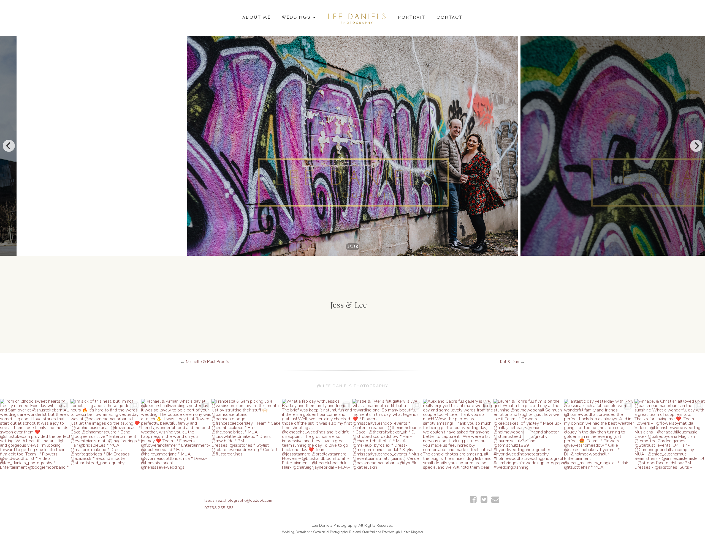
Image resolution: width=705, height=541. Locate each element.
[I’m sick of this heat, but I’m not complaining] (105, 434)
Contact (449, 17)
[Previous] (9, 146)
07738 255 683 (219, 507)
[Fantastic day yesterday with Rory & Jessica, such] (599, 434)
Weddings (297, 17)
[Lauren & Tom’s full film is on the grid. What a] (529, 434)
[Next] (696, 146)
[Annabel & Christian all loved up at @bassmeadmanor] (669, 434)
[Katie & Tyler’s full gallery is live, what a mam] (387, 434)
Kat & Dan (509, 362)
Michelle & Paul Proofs (207, 362)
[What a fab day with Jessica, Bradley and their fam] (317, 434)
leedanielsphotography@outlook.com (238, 500)
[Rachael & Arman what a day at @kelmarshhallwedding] (176, 434)
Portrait (411, 17)
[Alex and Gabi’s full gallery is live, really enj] (458, 434)
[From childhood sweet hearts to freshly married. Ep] (35, 434)
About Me (256, 17)
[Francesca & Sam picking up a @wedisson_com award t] (247, 434)
